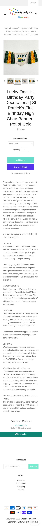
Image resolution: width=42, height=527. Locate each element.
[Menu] (5, 14)
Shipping (21, 487)
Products (14, 28)
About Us (21, 481)
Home (6, 28)
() (33, 3)
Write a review (21, 434)
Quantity (16, 150)
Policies (21, 490)
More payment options (21, 173)
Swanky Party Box (28, 519)
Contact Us (21, 484)
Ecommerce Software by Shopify (21, 522)
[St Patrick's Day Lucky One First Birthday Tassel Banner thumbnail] (17, 81)
